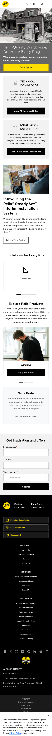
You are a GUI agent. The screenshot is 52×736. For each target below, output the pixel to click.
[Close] (49, 716)
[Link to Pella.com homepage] (5, 4)
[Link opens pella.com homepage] (6, 505)
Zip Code (7, 459)
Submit (26, 486)
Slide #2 (28, 294)
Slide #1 (23, 294)
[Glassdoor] (47, 651)
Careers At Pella (10, 674)
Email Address (9, 447)
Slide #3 (33, 294)
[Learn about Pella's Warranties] (26, 660)
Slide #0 (18, 294)
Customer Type (10, 472)
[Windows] (26, 353)
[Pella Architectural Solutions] (26, 276)
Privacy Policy (15, 733)
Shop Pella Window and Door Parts (19, 678)
